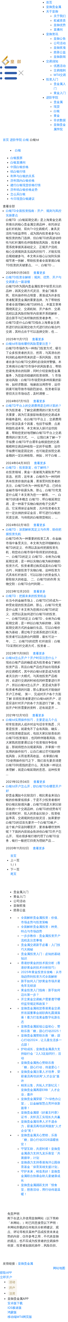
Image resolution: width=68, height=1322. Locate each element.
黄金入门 (60, 93)
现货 (57, 106)
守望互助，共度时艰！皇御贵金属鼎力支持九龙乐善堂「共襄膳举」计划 (40, 1153)
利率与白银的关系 (22, 176)
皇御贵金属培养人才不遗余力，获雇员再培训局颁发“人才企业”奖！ (41, 1126)
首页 (49, 2)
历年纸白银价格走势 (24, 189)
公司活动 (60, 43)
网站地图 (59, 1268)
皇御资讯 (52, 34)
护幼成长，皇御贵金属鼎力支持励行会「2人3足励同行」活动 (41, 1053)
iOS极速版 (15, 1308)
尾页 (13, 874)
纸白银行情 (18, 171)
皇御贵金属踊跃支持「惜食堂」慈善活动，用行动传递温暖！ (40, 1189)
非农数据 (60, 120)
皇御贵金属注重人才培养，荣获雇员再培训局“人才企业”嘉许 (40, 1076)
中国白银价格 (19, 167)
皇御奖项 (60, 47)
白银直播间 (18, 162)
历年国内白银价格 (22, 180)
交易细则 (60, 70)
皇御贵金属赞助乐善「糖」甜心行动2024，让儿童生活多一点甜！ (41, 1040)
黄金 (57, 115)
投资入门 (52, 79)
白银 (57, 111)
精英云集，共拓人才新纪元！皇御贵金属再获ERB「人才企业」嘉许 (40, 1089)
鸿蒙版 (12, 1312)
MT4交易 (60, 75)
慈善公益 (60, 52)
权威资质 (60, 20)
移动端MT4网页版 (20, 1317)
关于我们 (60, 16)
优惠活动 (60, 66)
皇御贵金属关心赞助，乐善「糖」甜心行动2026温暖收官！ (40, 1139)
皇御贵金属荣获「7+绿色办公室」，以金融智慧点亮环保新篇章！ (41, 1103)
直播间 (58, 29)
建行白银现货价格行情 (25, 185)
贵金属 (58, 102)
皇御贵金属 (53, 7)
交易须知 (52, 61)
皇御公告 (60, 38)
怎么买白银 (18, 194)
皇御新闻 (60, 57)
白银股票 (16, 158)
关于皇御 (52, 11)
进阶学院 (52, 97)
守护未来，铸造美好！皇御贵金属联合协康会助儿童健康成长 (40, 1175)
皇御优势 (60, 25)
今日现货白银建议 (22, 199)
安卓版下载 (15, 1303)
